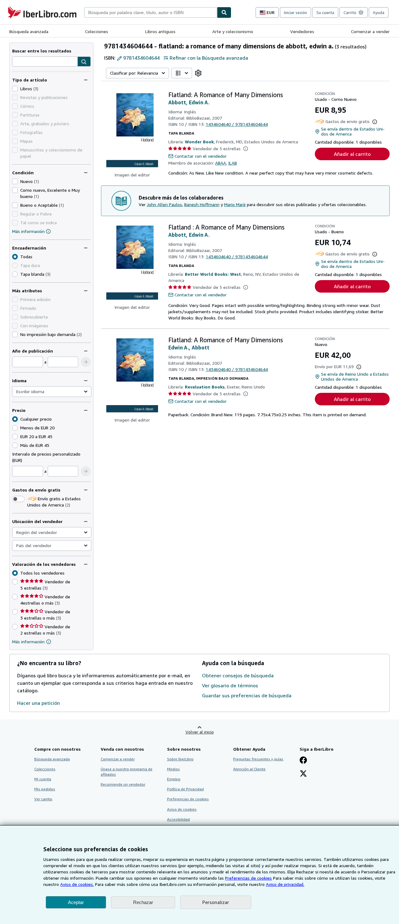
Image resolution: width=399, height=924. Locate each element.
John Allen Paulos (164, 204)
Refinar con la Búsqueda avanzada (209, 58)
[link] (198, 73)
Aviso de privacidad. (285, 884)
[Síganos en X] (303, 774)
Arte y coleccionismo (232, 31)
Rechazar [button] (143, 902)
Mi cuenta (42, 779)
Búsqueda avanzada (28, 31)
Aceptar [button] (76, 902)
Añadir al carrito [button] (352, 154)
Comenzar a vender (370, 31)
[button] (84, 62)
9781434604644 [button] (141, 58)
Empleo (173, 779)
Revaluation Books (205, 386)
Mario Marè (235, 204)
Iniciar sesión (295, 12)
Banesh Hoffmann (201, 204)
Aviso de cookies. (77, 884)
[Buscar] (224, 12)
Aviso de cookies (182, 809)
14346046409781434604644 (237, 124)
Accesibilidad (178, 819)
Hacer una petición (38, 703)
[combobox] (150, 12)
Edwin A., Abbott (188, 347)
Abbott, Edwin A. (188, 102)
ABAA (220, 163)
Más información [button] (28, 641)
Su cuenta (325, 12)
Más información (28, 231)
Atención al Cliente (249, 769)
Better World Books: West (213, 274)
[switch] (18, 499)
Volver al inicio (199, 731)
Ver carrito (43, 799)
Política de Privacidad (185, 789)
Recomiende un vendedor (123, 784)
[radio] (15, 274)
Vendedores (302, 31)
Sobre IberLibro (180, 759)
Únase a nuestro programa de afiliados (126, 772)
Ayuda (378, 12)
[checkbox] (15, 88)
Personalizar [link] (215, 902)
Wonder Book (199, 141)
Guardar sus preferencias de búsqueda (246, 695)
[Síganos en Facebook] (303, 761)
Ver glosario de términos (230, 685)
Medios (173, 769)
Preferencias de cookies (248, 878)
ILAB (232, 163)
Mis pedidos (44, 789)
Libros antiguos (160, 31)
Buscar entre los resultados (41, 50)
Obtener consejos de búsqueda (238, 675)
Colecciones (96, 31)
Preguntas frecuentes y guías (258, 759)
